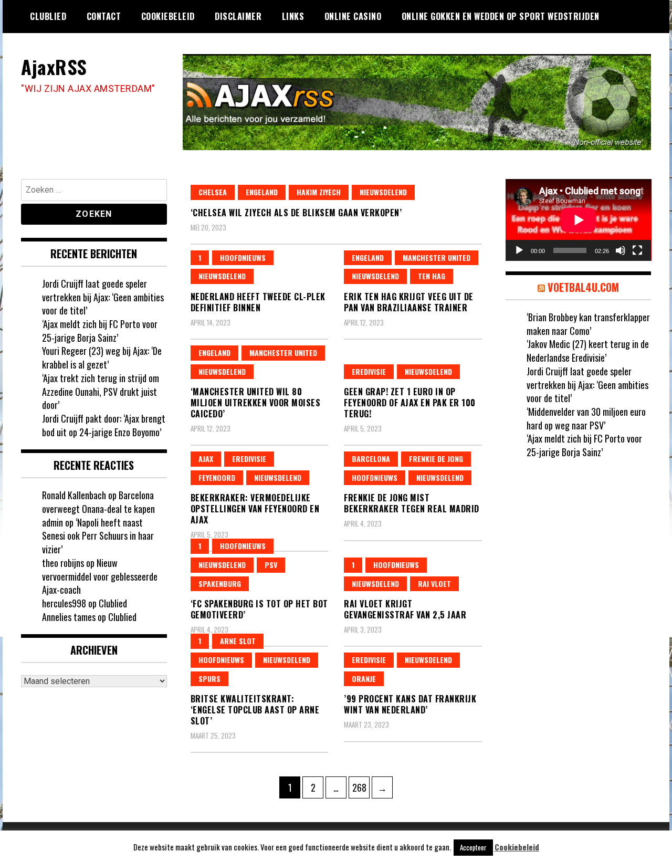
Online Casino (353, 16)
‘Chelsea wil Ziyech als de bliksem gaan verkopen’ (296, 212)
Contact (104, 16)
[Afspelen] (519, 250)
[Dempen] (620, 250)
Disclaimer (238, 16)
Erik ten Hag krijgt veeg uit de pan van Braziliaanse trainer (409, 302)
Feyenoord (216, 477)
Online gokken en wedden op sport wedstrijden (501, 16)
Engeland (262, 191)
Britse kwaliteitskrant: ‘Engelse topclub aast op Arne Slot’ (255, 709)
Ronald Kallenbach (74, 495)
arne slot (238, 640)
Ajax (205, 458)
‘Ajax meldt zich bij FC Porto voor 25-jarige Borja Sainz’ (100, 330)
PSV (271, 564)
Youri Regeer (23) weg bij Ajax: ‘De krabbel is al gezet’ (102, 357)
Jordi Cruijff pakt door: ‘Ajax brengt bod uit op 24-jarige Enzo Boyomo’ (103, 425)
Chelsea (212, 191)
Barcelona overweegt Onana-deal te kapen (98, 502)
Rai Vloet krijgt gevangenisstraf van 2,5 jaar (405, 609)
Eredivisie (369, 371)
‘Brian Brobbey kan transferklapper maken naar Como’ (588, 324)
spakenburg (219, 583)
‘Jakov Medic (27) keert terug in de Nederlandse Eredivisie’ (588, 350)
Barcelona (371, 458)
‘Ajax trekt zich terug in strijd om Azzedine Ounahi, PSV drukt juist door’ (100, 391)
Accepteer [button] (473, 847)
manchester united (436, 257)
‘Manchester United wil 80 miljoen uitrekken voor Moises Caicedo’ (256, 402)
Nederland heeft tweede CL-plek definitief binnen (258, 302)
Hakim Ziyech (319, 191)
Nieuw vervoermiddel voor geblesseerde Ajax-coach (100, 576)
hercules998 (64, 603)
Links (293, 16)
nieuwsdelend (383, 191)
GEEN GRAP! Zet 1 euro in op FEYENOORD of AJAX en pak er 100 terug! (410, 402)
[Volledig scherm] (637, 250)
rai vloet (434, 583)
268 (361, 787)
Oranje (364, 678)
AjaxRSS (54, 66)
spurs (209, 678)
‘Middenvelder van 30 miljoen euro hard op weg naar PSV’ (586, 418)
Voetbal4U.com (583, 287)
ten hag (431, 275)
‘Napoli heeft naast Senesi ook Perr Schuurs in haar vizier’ (98, 536)
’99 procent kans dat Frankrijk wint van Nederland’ (410, 704)
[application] (579, 220)
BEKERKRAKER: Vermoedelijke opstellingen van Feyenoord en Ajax (255, 508)
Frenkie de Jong (436, 458)
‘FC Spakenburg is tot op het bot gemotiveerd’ (259, 609)
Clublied (48, 16)
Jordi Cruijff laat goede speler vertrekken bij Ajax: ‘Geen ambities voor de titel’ (103, 297)
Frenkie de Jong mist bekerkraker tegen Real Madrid (411, 503)
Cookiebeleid (168, 16)
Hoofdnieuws (243, 257)
